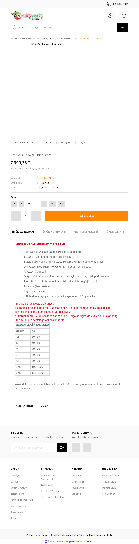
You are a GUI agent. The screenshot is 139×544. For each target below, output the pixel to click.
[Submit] (62, 447)
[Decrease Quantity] (16, 216)
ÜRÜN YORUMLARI (54, 231)
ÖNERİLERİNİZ (115, 231)
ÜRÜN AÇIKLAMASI (23, 231)
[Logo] (27, 15)
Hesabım (76, 475)
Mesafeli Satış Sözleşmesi (48, 477)
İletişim (14, 518)
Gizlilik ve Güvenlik (50, 485)
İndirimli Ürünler (110, 487)
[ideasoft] (51, 541)
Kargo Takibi (17, 511)
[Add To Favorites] (22, 142)
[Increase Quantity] (36, 216)
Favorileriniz (78, 487)
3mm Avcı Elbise (46, 178)
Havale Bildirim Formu (22, 499)
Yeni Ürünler (108, 493)
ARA (123, 27)
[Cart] (123, 15)
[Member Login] (110, 15)
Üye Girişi (15, 481)
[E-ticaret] (69, 541)
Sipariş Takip (78, 481)
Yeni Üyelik (16, 475)
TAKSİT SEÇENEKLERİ (85, 231)
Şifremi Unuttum (19, 487)
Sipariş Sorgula (18, 505)
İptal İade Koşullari (50, 491)
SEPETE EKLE (86, 215)
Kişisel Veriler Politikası (52, 497)
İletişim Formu (18, 493)
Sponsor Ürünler (110, 475)
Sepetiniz (76, 493)
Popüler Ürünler (110, 481)
